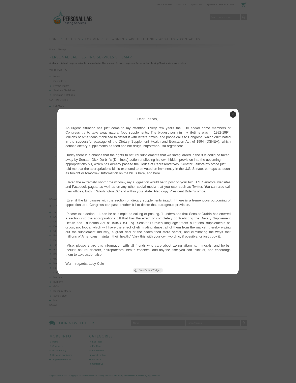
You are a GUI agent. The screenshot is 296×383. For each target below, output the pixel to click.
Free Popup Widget (150, 270)
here (141, 173)
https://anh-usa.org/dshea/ (163, 146)
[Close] (233, 114)
